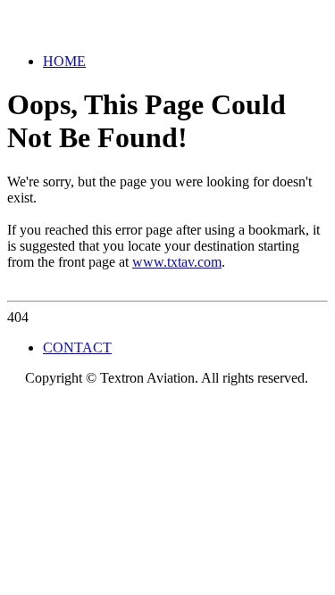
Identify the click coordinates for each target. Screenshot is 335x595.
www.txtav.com (177, 261)
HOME (64, 61)
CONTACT (77, 347)
